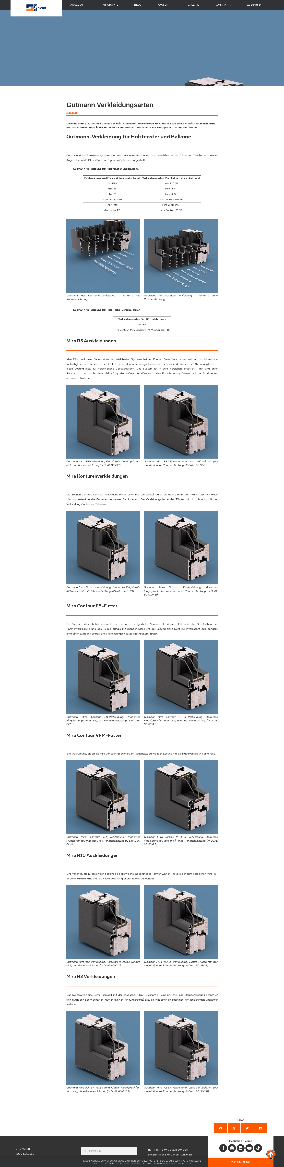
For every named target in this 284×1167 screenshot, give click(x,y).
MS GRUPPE (110, 5)
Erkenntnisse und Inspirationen (170, 1155)
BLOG (138, 5)
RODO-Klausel (24, 1154)
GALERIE (193, 5)
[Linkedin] (241, 1148)
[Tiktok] (258, 1148)
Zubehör (71, 113)
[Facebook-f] (223, 1148)
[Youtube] (249, 1148)
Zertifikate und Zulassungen (168, 1150)
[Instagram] (232, 1148)
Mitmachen (22, 1149)
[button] (220, 1128)
